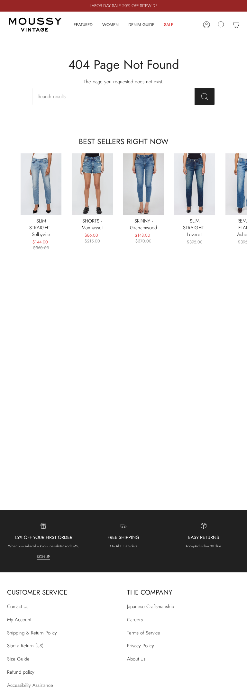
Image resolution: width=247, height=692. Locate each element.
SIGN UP (43, 556)
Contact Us (17, 606)
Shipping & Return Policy (32, 632)
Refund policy (20, 672)
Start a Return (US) (25, 645)
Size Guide (18, 658)
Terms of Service (143, 632)
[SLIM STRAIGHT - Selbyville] (41, 184)
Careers (135, 619)
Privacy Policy (140, 645)
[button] (83, 24)
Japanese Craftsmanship (150, 606)
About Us (136, 658)
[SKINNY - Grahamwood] (143, 184)
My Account (19, 619)
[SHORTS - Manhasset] (92, 184)
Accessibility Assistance (30, 685)
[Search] (205, 96)
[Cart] (236, 24)
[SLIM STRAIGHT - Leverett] (194, 184)
